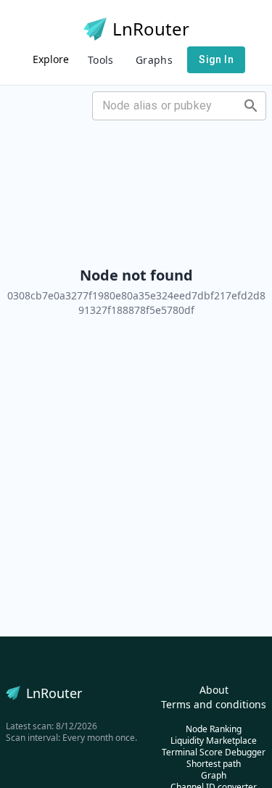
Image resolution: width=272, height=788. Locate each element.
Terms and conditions (213, 704)
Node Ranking (214, 729)
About (213, 690)
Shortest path (213, 764)
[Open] (251, 106)
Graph (213, 775)
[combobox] (167, 106)
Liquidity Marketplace (213, 740)
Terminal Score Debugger (213, 752)
